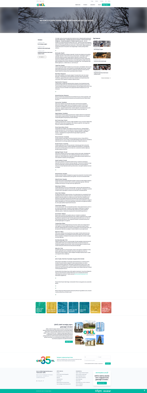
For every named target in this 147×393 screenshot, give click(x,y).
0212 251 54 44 (46, 376)
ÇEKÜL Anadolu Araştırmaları (81, 374)
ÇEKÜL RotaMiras (79, 385)
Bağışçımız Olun (101, 383)
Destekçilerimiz (60, 379)
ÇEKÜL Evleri (59, 380)
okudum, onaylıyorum (94, 363)
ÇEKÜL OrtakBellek (79, 384)
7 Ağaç (92, 1)
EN (105, 1)
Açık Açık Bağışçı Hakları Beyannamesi (64, 384)
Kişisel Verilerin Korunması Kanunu (63, 382)
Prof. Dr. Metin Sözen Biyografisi (62, 374)
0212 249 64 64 (39, 376)
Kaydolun (108, 363)
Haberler (41, 18)
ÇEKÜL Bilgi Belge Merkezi (81, 375)
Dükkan (96, 1)
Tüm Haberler (41, 56)
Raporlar (58, 377)
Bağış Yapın (105, 4)
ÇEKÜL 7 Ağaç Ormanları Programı (82, 372)
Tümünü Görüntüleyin (105, 78)
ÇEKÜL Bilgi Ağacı (79, 379)
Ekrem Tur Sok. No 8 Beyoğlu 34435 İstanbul (44, 374)
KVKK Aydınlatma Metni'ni (89, 363)
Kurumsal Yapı (59, 375)
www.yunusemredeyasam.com (81, 274)
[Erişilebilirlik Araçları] (144, 390)
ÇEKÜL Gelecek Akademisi (81, 377)
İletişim (99, 4)
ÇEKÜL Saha (78, 380)
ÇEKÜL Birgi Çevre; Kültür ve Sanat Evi (83, 382)
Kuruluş (58, 372)
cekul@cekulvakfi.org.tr (40, 377)
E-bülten (101, 1)
